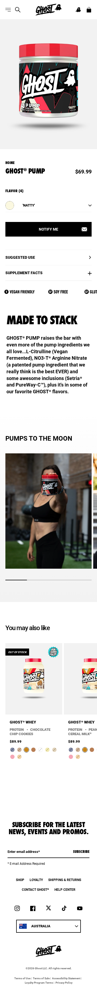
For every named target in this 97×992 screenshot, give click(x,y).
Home (10, 162)
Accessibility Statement (66, 978)
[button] (78, 9)
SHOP (20, 880)
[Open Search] (17, 9)
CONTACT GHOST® (35, 889)
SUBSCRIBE (81, 851)
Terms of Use (22, 978)
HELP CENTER (64, 889)
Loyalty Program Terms (39, 982)
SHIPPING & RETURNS (64, 880)
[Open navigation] (8, 9)
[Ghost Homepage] (48, 9)
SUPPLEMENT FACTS (24, 273)
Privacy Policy (64, 982)
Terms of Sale (41, 978)
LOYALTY (36, 880)
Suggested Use (20, 257)
